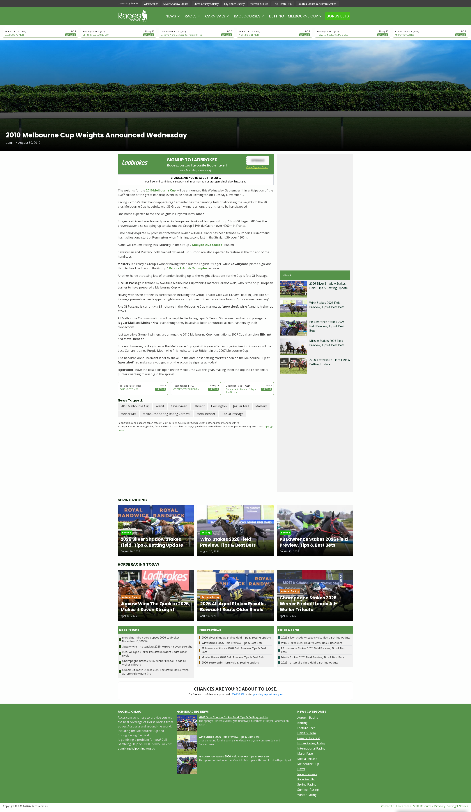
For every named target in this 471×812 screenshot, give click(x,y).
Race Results (306, 779)
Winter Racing (307, 795)
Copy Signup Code (257, 167)
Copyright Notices (457, 806)
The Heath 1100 (282, 4)
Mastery (261, 406)
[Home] (132, 16)
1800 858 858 (237, 694)
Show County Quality (206, 4)
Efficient (199, 406)
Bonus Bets (338, 16)
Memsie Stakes (259, 4)
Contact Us (387, 806)
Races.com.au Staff (407, 806)
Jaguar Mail (241, 406)
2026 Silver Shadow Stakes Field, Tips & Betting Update (236, 637)
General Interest (308, 738)
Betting (276, 16)
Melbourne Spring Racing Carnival (166, 414)
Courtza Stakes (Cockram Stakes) (317, 4)
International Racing (311, 748)
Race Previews (307, 774)
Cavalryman (179, 406)
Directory (439, 806)
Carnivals (215, 16)
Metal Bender (205, 414)
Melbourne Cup (303, 16)
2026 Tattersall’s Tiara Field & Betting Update (230, 662)
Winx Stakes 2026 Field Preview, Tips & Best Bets (232, 643)
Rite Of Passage (232, 414)
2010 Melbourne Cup (161, 190)
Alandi (160, 406)
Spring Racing (306, 784)
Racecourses (247, 16)
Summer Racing (308, 790)
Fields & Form (306, 733)
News (170, 16)
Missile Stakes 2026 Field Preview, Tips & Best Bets (233, 657)
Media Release (307, 759)
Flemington (219, 406)
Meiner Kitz (128, 414)
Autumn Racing (307, 718)
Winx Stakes (151, 4)
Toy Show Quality (234, 4)
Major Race (305, 754)
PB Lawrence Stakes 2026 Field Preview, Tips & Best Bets (326, 326)
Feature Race (306, 728)
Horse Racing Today (311, 743)
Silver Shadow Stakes (176, 4)
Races (190, 16)
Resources (426, 806)
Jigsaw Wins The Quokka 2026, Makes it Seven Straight (157, 646)
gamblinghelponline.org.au (268, 694)
